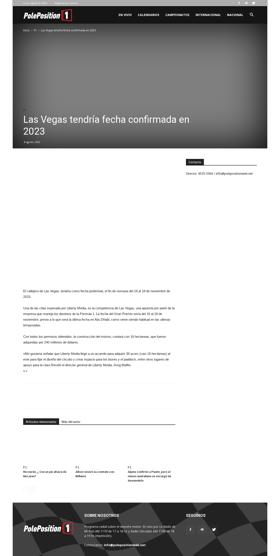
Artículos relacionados (41, 422)
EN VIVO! (125, 15)
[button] (251, 15)
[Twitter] (253, 3)
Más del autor (71, 422)
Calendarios (148, 15)
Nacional (235, 15)
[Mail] (246, 3)
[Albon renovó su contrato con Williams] (99, 447)
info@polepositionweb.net (125, 545)
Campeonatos (177, 15)
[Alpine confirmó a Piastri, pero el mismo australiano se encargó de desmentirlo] (151, 447)
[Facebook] (239, 3)
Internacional (208, 15)
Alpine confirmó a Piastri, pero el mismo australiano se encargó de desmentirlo (149, 476)
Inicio (26, 30)
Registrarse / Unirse (66, 3)
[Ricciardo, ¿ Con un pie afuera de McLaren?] (47, 447)
